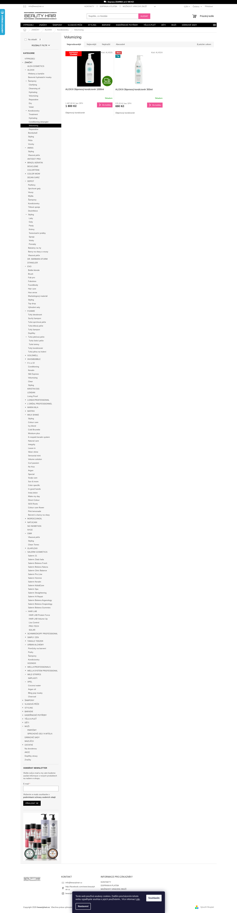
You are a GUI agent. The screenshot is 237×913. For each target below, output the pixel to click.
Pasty (31, 225)
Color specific (34, 485)
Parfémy (31, 185)
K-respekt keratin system (39, 437)
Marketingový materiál (37, 296)
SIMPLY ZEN (33, 637)
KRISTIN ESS (33, 389)
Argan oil (32, 689)
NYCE (30, 530)
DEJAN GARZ (33, 177)
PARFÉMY (32, 730)
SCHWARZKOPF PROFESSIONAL (42, 633)
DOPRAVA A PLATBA (108, 6)
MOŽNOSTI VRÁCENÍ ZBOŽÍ (135, 6)
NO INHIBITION (34, 526)
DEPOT (30, 181)
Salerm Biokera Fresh (37, 563)
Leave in (32, 448)
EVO (29, 266)
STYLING (29, 708)
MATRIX (31, 411)
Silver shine (33, 452)
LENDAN (31, 392)
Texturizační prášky (37, 233)
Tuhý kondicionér (35, 348)
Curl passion (33, 463)
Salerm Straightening (37, 593)
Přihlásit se (31, 803)
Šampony (32, 81)
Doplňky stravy (31, 756)
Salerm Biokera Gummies (39, 607)
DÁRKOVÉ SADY (32, 737)
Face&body (33, 285)
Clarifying (33, 85)
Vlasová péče (34, 155)
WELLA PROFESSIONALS (38, 667)
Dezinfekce (33, 211)
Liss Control (34, 622)
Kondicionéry (33, 111)
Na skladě (34, 39)
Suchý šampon (34, 318)
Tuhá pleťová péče (36, 337)
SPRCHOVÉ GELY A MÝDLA (39, 734)
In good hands (34, 489)
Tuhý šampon (34, 329)
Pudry (30, 652)
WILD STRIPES (34, 674)
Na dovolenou (31, 748)
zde (138, 899)
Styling (31, 136)
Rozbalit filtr (39, 45)
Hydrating (33, 92)
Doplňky (31, 333)
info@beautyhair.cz (73, 882)
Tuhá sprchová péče (37, 322)
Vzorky (31, 144)
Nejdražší (106, 44)
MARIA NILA (32, 407)
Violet (31, 107)
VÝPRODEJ (30, 59)
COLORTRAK (33, 170)
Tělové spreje (34, 207)
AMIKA (30, 148)
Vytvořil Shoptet (207, 907)
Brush (30, 274)
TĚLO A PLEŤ (31, 719)
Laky (31, 218)
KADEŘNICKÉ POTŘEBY (36, 715)
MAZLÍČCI (29, 741)
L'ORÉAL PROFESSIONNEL (39, 404)
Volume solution (35, 459)
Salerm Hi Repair (35, 596)
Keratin (31, 370)
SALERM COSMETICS (37, 552)
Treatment (33, 114)
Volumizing (33, 96)
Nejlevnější (91, 44)
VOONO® (31, 663)
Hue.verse (32, 292)
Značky (28, 760)
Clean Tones (33, 544)
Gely (31, 222)
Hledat (144, 16)
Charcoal (32, 696)
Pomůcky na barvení (37, 648)
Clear (30, 381)
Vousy (30, 192)
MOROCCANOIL (34, 518)
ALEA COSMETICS (35, 66)
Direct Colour (34, 500)
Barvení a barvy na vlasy (39, 515)
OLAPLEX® (32, 548)
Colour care (33, 422)
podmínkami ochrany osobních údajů (39, 797)
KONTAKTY (89, 6)
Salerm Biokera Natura (38, 567)
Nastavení (83, 906)
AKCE (27, 752)
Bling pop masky (35, 693)
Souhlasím (154, 898)
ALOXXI (30, 70)
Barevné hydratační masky (39, 77)
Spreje (31, 237)
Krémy (31, 229)
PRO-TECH (34, 626)
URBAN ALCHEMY (35, 645)
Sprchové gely (34, 188)
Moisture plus (34, 433)
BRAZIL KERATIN (35, 163)
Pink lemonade (34, 511)
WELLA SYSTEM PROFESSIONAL (42, 671)
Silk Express (33, 374)
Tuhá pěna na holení (37, 352)
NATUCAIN (32, 522)
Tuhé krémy (34, 344)
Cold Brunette (34, 429)
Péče (30, 140)
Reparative (33, 99)
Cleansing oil (34, 88)
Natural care (33, 441)
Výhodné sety (34, 307)
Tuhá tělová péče (35, 326)
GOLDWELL (32, 355)
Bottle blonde (34, 270)
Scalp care (32, 478)
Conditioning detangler (39, 122)
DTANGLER (32, 263)
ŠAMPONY (29, 700)
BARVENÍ (29, 711)
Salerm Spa (33, 589)
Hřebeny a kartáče (36, 74)
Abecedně (120, 44)
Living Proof (32, 396)
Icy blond (32, 426)
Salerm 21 (32, 556)
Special (31, 474)
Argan (30, 470)
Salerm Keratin (34, 582)
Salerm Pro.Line (35, 574)
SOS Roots (33, 504)
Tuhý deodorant (35, 314)
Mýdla (30, 196)
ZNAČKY (28, 62)
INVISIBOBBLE (34, 359)
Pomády (32, 244)
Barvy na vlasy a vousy (38, 251)
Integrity (31, 444)
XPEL (29, 682)
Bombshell (32, 133)
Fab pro (31, 277)
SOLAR (32, 630)
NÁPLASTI (32, 678)
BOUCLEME (32, 166)
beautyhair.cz (71, 893)
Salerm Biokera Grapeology (40, 604)
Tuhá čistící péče (36, 340)
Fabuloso (32, 281)
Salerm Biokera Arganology (40, 600)
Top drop (32, 303)
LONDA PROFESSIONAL (38, 400)
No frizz (31, 467)
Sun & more (33, 481)
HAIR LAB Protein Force (39, 615)
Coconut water (34, 685)
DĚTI (27, 722)
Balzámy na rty (34, 248)
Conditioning (33, 367)
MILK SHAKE (33, 415)
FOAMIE (31, 311)
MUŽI (27, 726)
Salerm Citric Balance (37, 570)
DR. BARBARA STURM (37, 259)
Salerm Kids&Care (36, 585)
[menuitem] (28, 25)
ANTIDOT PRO (34, 159)
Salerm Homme (35, 578)
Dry (30, 103)
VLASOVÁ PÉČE (32, 704)
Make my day (34, 496)
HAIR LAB (32, 611)
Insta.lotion (33, 493)
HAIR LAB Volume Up (38, 619)
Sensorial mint (34, 455)
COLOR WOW (33, 174)
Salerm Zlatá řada (36, 559)
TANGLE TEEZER (35, 641)
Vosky (31, 240)
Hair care (32, 289)
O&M (29, 533)
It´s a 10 (31, 363)
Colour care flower (36, 507)
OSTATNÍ (29, 745)
